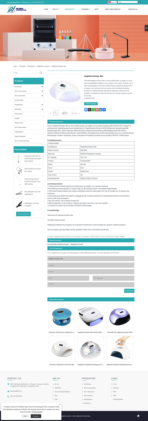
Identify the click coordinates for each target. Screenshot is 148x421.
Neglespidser (19, 104)
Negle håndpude (20, 136)
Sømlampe (31, 66)
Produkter (69, 9)
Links (115, 384)
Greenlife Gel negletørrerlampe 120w (119, 332)
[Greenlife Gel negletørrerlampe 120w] (119, 316)
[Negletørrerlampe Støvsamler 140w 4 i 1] (90, 316)
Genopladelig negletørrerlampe (58, 244)
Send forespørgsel (113, 9)
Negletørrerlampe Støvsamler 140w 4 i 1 (91, 332)
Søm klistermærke (20, 127)
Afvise (25, 416)
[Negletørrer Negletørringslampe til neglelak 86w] (90, 348)
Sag (56, 395)
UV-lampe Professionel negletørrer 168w (62, 332)
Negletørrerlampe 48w (59, 66)
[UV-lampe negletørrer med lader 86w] (61, 348)
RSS (114, 391)
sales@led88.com (15, 2)
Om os (55, 9)
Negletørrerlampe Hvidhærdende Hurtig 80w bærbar (120, 364)
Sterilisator (18, 109)
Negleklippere (19, 132)
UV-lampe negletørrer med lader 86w (62, 364)
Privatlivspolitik (37, 412)
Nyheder (84, 9)
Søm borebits (19, 100)
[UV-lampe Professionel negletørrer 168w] (61, 316)
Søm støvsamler (20, 95)
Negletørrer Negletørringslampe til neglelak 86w (91, 364)
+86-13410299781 (38, 2)
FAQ (56, 399)
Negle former (19, 123)
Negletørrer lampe (43, 66)
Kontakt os (132, 9)
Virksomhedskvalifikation (62, 391)
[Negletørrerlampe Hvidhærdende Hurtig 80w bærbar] (119, 348)
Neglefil (17, 118)
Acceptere (36, 416)
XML (114, 395)
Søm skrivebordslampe (22, 141)
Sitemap (116, 388)
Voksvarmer (18, 113)
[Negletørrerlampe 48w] (55, 113)
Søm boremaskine (20, 91)
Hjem (46, 9)
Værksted (58, 388)
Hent (96, 9)
